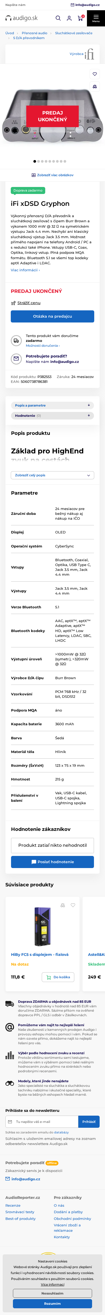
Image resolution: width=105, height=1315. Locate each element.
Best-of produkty (20, 1218)
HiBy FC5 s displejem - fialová (40, 954)
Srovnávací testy (19, 1212)
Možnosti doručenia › (43, 346)
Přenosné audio (34, 33)
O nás (59, 1205)
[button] (58, 18)
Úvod (9, 33)
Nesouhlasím (52, 1293)
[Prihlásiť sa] (69, 18)
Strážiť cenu (29, 302)
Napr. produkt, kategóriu (40, 53)
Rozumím (52, 1304)
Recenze (12, 1205)
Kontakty (62, 1237)
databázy (61, 1132)
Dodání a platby (68, 1212)
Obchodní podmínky (72, 1218)
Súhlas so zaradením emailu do (37, 1132)
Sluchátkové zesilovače (73, 33)
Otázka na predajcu (52, 316)
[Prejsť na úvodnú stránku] (21, 18)
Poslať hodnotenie (55, 861)
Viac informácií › (25, 270)
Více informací (52, 1284)
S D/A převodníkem (29, 38)
